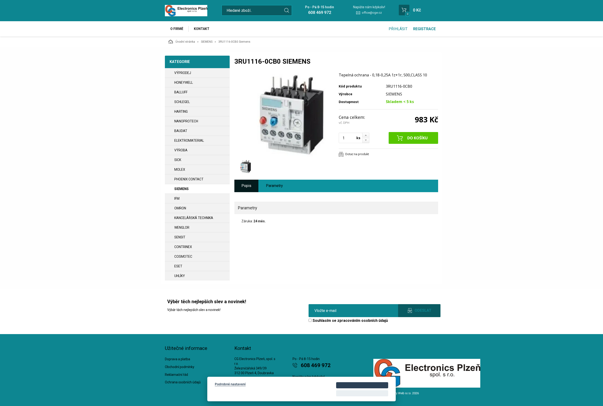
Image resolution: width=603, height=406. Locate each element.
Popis (246, 185)
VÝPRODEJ (182, 73)
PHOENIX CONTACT (189, 179)
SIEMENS (206, 41)
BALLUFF (180, 92)
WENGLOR (181, 227)
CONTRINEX (183, 247)
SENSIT (179, 237)
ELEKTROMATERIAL (189, 140)
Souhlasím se (350, 320)
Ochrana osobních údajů (183, 382)
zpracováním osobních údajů (362, 320)
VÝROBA (180, 150)
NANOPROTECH (186, 121)
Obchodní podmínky (179, 367)
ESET (178, 266)
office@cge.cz (372, 12)
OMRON (180, 208)
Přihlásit (398, 29)
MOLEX (179, 169)
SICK (177, 160)
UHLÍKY (179, 276)
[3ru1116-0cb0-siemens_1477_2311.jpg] (283, 114)
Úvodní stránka (185, 41)
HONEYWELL (183, 82)
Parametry (274, 185)
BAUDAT (180, 131)
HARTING (181, 111)
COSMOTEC (183, 256)
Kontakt (201, 29)
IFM (176, 198)
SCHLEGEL (182, 102)
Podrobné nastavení (230, 384)
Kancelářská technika (193, 218)
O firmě (176, 29)
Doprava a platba (177, 359)
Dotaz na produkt (357, 154)
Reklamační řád (176, 375)
